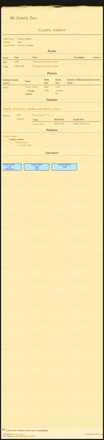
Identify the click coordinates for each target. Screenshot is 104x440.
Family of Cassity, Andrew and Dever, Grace (32, 108)
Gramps (17, 434)
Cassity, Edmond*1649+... (64, 167)
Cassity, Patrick (31, 86)
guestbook (43, 430)
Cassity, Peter (38, 124)
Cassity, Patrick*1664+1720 (36, 167)
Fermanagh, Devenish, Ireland (45, 61)
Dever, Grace (37, 115)
